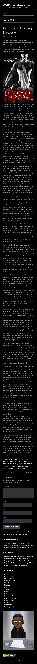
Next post (29, 472)
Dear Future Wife (10, 580)
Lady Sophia (8, 594)
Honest (9, 464)
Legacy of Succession (26, 464)
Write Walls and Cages (23, 547)
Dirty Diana (8, 583)
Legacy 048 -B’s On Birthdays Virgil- (16, 565)
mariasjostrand (9, 547)
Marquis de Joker (9, 466)
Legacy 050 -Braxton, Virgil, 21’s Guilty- (17, 561)
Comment (6, 486)
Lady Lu (7, 591)
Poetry (6, 602)
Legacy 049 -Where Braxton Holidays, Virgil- (18, 563)
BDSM (11, 462)
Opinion (22, 466)
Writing (24, 468)
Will (17, 36)
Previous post (9, 472)
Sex (27, 466)
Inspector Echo (9, 587)
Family (25, 462)
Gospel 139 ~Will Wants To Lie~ (19, 543)
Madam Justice (9, 596)
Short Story (8, 605)
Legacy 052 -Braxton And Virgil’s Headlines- (18, 556)
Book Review (15, 459)
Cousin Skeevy (9, 578)
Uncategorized (9, 607)
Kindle (15, 464)
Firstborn (7, 585)
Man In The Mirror (10, 598)
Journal (6, 589)
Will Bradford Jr (15, 468)
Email (5, 509)
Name (5, 501)
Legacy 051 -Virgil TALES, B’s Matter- (16, 558)
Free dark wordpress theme (26, 661)
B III (5, 574)
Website (5, 517)
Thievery (6, 468)
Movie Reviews (9, 600)
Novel (17, 466)
